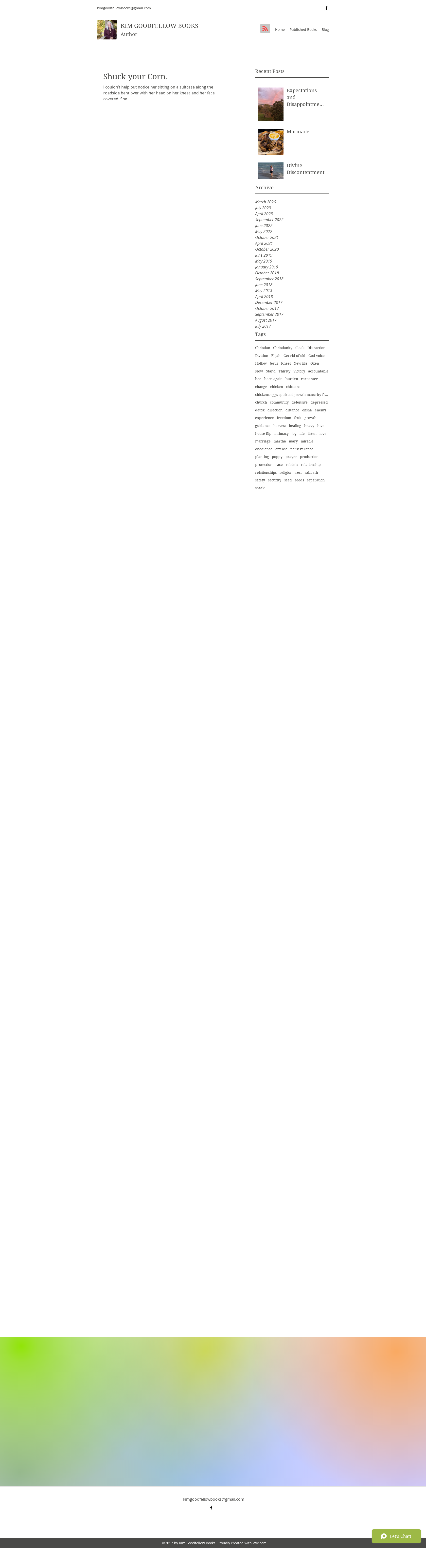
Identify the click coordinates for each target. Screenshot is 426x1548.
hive (320, 425)
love (323, 433)
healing (295, 425)
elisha (307, 410)
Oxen (314, 363)
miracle (307, 441)
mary (293, 441)
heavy (309, 425)
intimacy (281, 433)
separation (316, 480)
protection (263, 464)
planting (262, 457)
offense (281, 449)
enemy (320, 410)
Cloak (299, 348)
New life (300, 363)
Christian (262, 348)
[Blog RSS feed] (265, 29)
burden (291, 379)
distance (292, 410)
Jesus (274, 363)
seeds (299, 480)
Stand (271, 371)
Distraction (316, 348)
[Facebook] (326, 8)
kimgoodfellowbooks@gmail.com (124, 8)
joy (294, 433)
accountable (318, 371)
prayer (291, 457)
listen (312, 433)
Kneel (286, 363)
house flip (263, 433)
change (261, 387)
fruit (298, 418)
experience (264, 418)
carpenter (309, 379)
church (261, 402)
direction (275, 410)
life (302, 433)
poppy (277, 457)
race (279, 464)
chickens (293, 387)
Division (261, 355)
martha (280, 441)
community (279, 402)
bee (258, 379)
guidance (262, 425)
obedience (263, 449)
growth (310, 418)
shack (260, 488)
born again (273, 379)
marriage (263, 441)
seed (288, 480)
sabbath (311, 472)
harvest (279, 425)
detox (260, 410)
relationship (311, 464)
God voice (316, 355)
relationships (266, 472)
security (274, 480)
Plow (259, 371)
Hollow (261, 363)
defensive (300, 402)
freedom (284, 418)
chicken (276, 387)
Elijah (276, 355)
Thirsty (284, 371)
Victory (299, 371)
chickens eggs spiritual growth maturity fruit (292, 394)
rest (298, 472)
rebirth (292, 464)
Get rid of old (294, 355)
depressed (319, 402)
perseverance (301, 449)
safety (260, 480)
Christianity (282, 348)
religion (286, 472)
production (309, 457)
